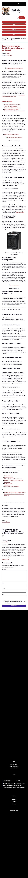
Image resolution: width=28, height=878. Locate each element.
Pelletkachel (7, 482)
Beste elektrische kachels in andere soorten (14, 110)
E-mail (3, 588)
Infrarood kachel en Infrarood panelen (13, 478)
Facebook (14, 799)
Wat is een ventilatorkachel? (10, 106)
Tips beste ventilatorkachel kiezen (12, 107)
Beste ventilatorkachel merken (11, 109)
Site (3, 594)
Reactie (4, 569)
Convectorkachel (8, 475)
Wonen (14, 24)
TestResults (15, 10)
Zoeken (22, 17)
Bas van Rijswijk (6, 522)
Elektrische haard (8, 483)
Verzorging (14, 29)
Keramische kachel (8, 477)
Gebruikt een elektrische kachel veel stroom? (14, 492)
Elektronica (14, 21)
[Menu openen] (19, 4)
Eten (14, 26)
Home (3, 38)
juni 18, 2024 (4, 541)
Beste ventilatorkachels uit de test (12, 104)
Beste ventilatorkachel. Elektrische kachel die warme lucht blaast (13, 48)
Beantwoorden (5, 559)
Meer (14, 34)
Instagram (14, 801)
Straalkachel (7, 485)
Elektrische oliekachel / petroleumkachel (13, 480)
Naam (3, 583)
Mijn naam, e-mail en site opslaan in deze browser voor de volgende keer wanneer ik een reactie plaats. (14, 601)
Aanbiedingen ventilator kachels (11, 134)
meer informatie (20, 212)
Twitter (14, 804)
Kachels (10, 55)
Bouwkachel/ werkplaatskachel (11, 486)
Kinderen (14, 32)
